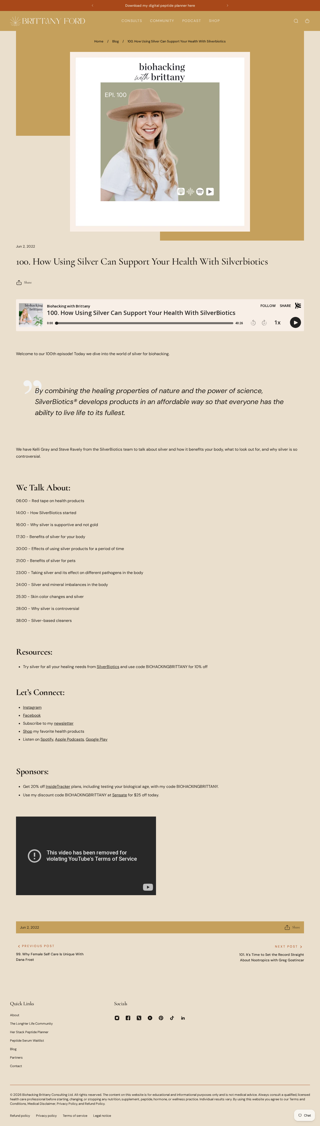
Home (99, 41)
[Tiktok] (172, 1017)
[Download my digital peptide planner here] (160, 5)
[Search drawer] (296, 21)
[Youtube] (150, 1017)
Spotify (46, 739)
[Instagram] (117, 1017)
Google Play (97, 739)
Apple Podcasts (69, 739)
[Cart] (307, 21)
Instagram (32, 707)
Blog (115, 41)
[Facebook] (128, 1017)
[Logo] (47, 21)
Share (28, 282)
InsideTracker (58, 786)
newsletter (64, 723)
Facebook (32, 715)
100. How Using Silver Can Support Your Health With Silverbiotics (177, 41)
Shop (27, 731)
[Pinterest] (161, 1017)
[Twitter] (139, 1017)
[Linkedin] (183, 1017)
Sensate (119, 795)
